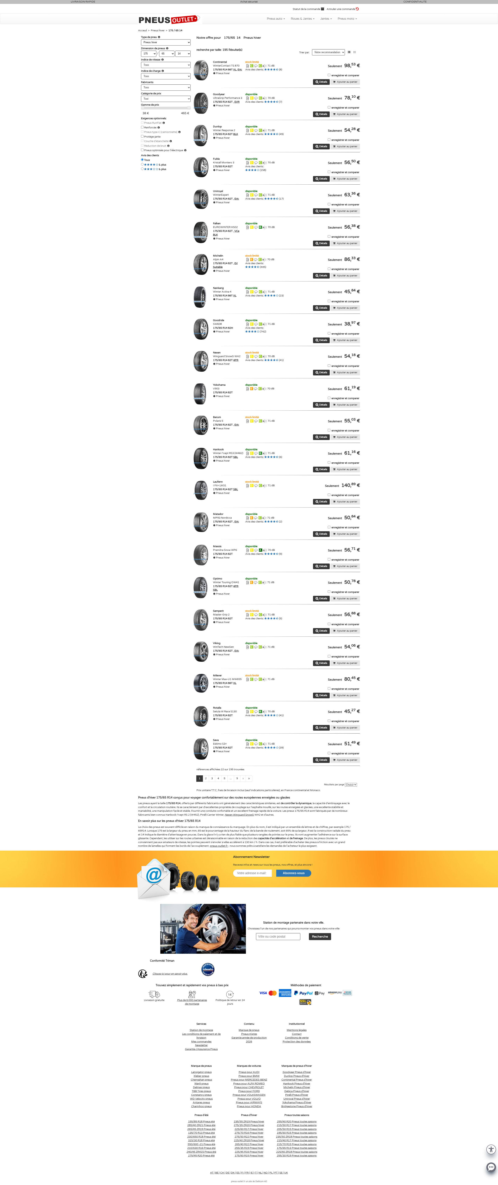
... (231, 778)
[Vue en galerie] (354, 52)
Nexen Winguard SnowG (239, 814)
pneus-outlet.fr (219, 846)
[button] (491, 1149)
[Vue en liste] (349, 52)
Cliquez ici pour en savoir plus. (170, 973)
